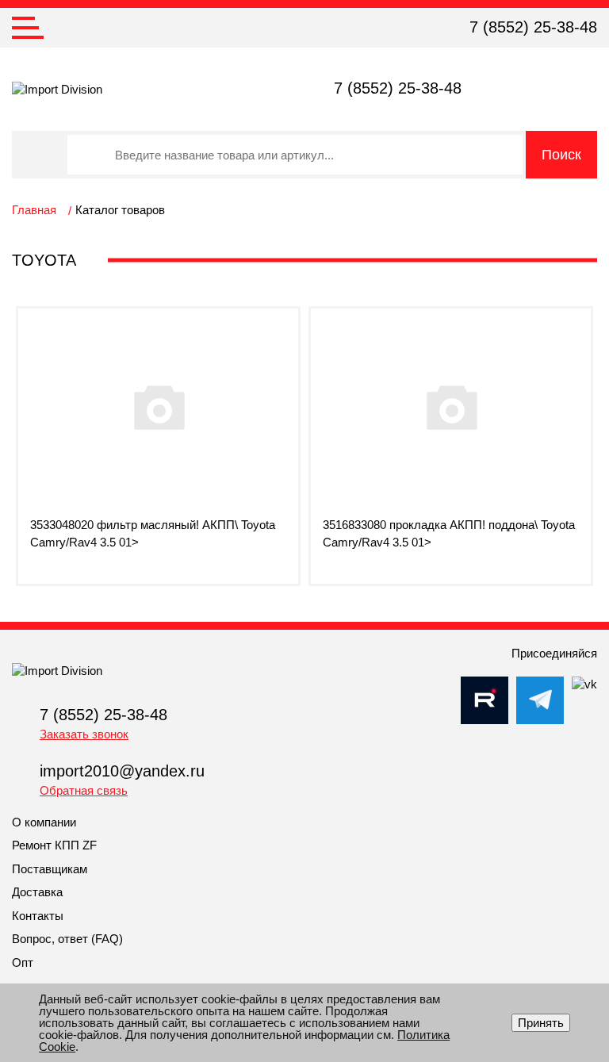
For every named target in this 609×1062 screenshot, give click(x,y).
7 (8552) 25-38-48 (533, 27)
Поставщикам (49, 869)
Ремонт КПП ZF (54, 845)
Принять (541, 1022)
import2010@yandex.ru (122, 771)
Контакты (37, 915)
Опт (22, 962)
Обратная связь (84, 790)
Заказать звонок (84, 734)
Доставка (37, 892)
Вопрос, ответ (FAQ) (67, 938)
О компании (44, 822)
